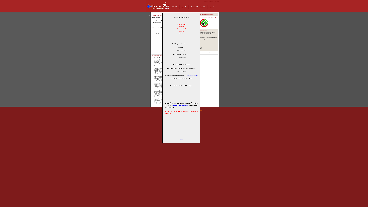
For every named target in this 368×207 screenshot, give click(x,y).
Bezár (181, 139)
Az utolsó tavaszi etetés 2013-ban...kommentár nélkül (205, 37)
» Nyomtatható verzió (213, 52)
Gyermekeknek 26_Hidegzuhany (161, 79)
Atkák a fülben (157, 63)
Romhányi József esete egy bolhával (162, 64)
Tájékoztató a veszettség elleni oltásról (162, 100)
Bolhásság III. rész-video (159, 71)
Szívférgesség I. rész (158, 60)
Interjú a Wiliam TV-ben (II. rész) (161, 80)
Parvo (155, 101)
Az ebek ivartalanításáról (159, 105)
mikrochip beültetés (181, 105)
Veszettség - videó (158, 102)
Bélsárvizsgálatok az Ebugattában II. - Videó (203, 39)
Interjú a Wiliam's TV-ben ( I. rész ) (162, 82)
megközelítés (184, 7)
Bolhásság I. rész (157, 73)
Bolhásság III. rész (158, 70)
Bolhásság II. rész (158, 68)
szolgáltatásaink (194, 7)
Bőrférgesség (157, 61)
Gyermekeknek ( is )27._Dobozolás (162, 78)
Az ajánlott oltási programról (160, 103)
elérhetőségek (175, 7)
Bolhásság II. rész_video (159, 72)
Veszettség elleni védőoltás (160, 57)
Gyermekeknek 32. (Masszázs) (160, 69)
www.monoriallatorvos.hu (190, 75)
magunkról (211, 7)
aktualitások (203, 7)
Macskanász (156, 65)
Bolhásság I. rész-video (159, 75)
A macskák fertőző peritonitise (160, 77)
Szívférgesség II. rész (158, 59)
